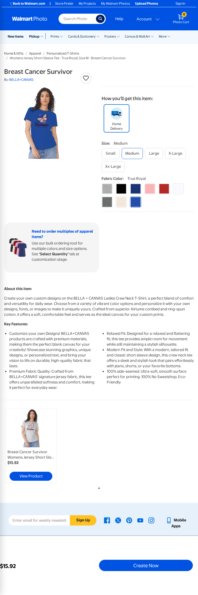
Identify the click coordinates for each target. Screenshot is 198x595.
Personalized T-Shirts (63, 53)
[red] (164, 188)
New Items (15, 36)
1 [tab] (98, 487)
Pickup (34, 36)
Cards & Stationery (82, 36)
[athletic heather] (107, 188)
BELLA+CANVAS (21, 80)
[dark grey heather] (107, 201)
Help (119, 18)
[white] (178, 188)
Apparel (35, 53)
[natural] (121, 201)
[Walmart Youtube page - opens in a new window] (140, 520)
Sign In (180, 3)
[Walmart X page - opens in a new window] (118, 520)
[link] (30, 446)
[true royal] (135, 201)
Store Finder (64, 3)
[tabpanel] (36, 445)
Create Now (146, 565)
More (163, 36)
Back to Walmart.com (29, 3)
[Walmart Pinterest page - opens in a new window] (129, 520)
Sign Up (83, 520)
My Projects (87, 3)
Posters (110, 36)
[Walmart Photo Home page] (29, 19)
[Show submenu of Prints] (61, 36)
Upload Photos (146, 3)
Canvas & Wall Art (137, 36)
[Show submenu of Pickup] (43, 36)
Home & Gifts (13, 53)
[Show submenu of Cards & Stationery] (98, 36)
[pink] (149, 188)
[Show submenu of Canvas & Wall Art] (152, 36)
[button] (86, 78)
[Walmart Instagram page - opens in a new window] (151, 520)
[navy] (135, 188)
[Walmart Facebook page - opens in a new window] (107, 520)
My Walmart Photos (115, 3)
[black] (121, 188)
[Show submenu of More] (168, 36)
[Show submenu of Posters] (118, 36)
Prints (55, 36)
